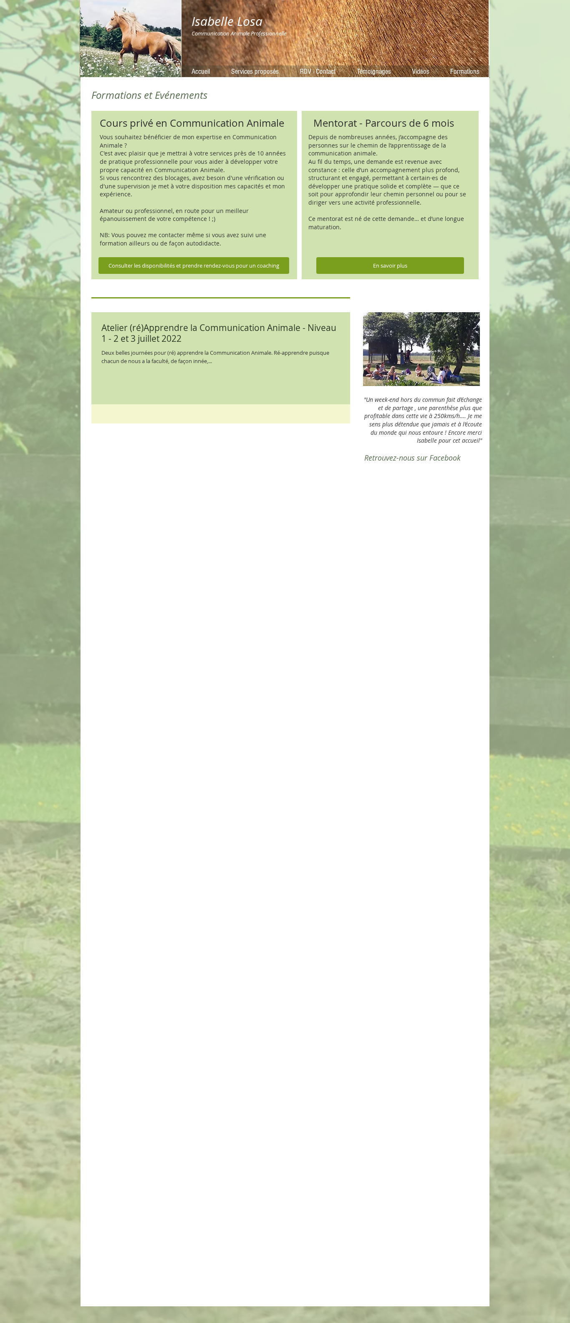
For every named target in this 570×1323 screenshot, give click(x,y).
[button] (421, 349)
